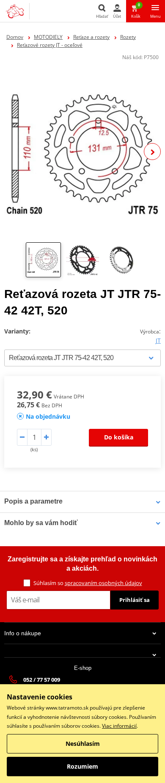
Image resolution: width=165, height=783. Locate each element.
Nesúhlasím (83, 744)
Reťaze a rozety (91, 37)
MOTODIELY (48, 37)
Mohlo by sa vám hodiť (41, 522)
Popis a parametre (33, 501)
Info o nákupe (22, 633)
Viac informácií (119, 725)
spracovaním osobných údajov (103, 583)
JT (158, 340)
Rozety (128, 37)
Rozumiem (82, 766)
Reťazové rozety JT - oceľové (49, 45)
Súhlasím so (87, 583)
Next (152, 151)
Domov (14, 37)
